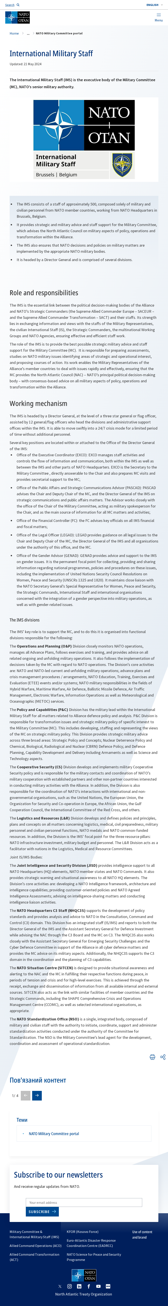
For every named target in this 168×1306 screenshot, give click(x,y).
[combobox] (155, 4)
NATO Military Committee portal (54, 1133)
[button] (155, 4)
